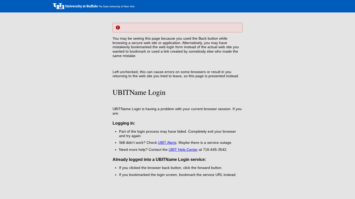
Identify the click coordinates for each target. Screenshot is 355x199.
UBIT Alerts (167, 142)
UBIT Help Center (183, 149)
